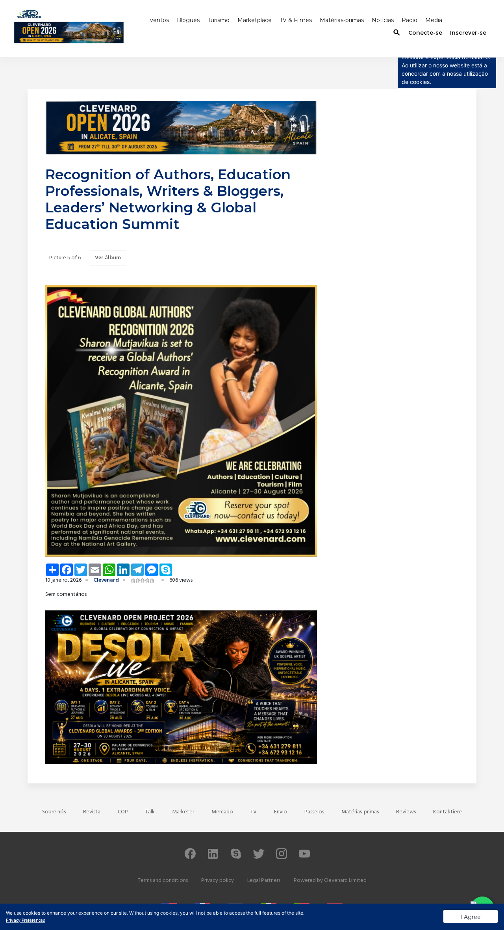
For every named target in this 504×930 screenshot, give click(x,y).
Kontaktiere (447, 812)
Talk (150, 812)
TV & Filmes (296, 20)
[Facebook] (190, 857)
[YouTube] (304, 857)
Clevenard (106, 580)
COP (123, 812)
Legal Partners (263, 880)
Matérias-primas (342, 20)
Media (433, 20)
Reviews (406, 812)
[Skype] (236, 857)
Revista (91, 812)
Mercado (222, 812)
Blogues (188, 20)
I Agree (470, 917)
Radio (409, 20)
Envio (280, 812)
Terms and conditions (163, 880)
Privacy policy (217, 880)
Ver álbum (108, 257)
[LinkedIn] (213, 857)
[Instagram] (281, 857)
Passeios (314, 812)
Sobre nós (54, 812)
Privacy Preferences (25, 920)
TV (253, 812)
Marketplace (254, 20)
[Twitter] (258, 857)
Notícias (383, 20)
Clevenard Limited (345, 880)
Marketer (183, 812)
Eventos (157, 20)
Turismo (219, 20)
